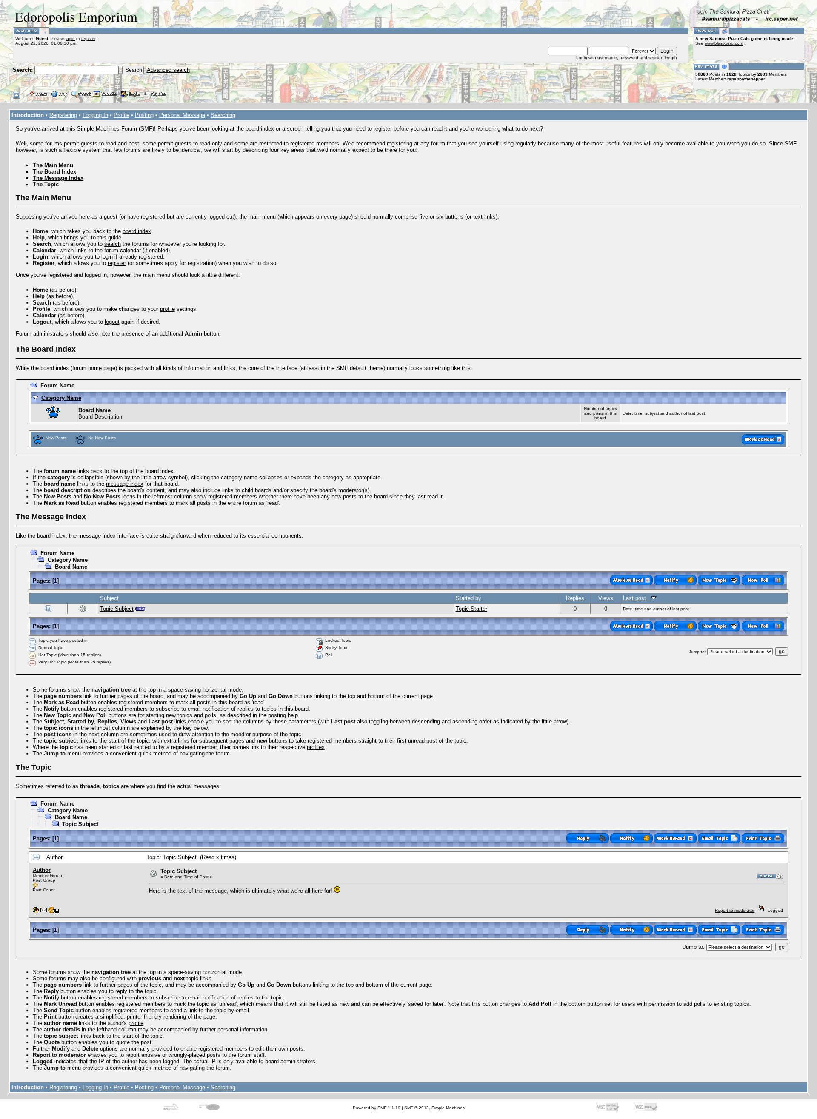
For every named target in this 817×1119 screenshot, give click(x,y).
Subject (109, 598)
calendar (130, 250)
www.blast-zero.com (724, 43)
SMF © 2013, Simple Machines (434, 1107)
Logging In (95, 115)
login (70, 38)
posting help (283, 715)
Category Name (61, 398)
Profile (121, 115)
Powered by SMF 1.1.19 (376, 1107)
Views (605, 598)
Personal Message (182, 115)
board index (260, 128)
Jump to (697, 651)
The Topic (46, 184)
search (112, 244)
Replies (575, 598)
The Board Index (54, 171)
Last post (637, 598)
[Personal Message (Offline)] (53, 911)
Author (42, 870)
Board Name (94, 410)
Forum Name (57, 385)
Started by (468, 598)
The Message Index (58, 178)
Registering (63, 115)
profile (167, 309)
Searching (223, 115)
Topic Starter (471, 609)
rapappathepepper (746, 79)
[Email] (43, 911)
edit (259, 1048)
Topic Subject (117, 609)
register (88, 38)
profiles (316, 747)
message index (124, 484)
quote (123, 1042)
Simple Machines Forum (107, 128)
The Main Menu (53, 165)
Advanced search (168, 70)
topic (143, 740)
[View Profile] (36, 911)
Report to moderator (734, 910)
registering (399, 143)
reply (121, 991)
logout (112, 322)
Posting (144, 115)
